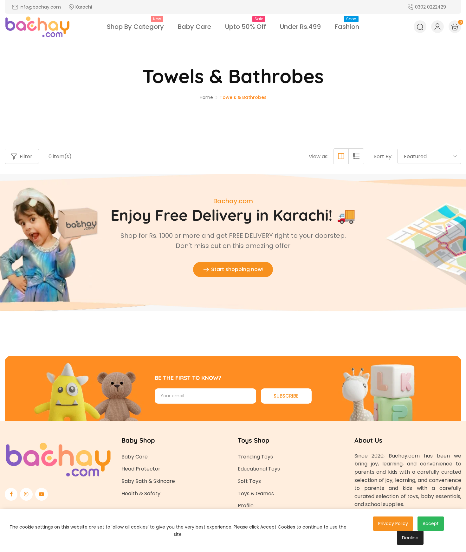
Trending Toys (255, 456)
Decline (410, 538)
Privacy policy (393, 523)
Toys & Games (256, 493)
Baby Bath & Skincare (148, 481)
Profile (246, 505)
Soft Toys (249, 481)
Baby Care (134, 456)
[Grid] (341, 156)
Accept (431, 523)
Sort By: (383, 156)
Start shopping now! (236, 269)
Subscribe (286, 396)
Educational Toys (259, 468)
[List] (356, 156)
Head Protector (140, 468)
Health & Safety (140, 493)
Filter (26, 156)
